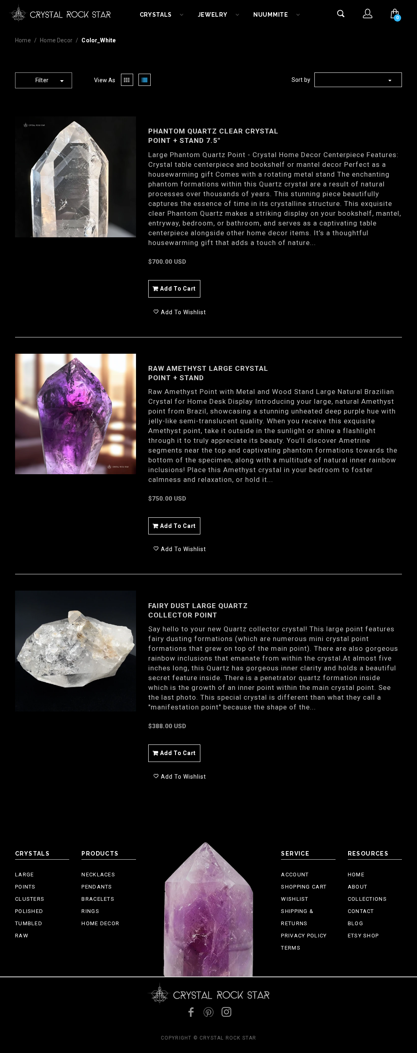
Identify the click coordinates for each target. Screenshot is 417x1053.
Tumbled (28, 923)
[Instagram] (226, 1012)
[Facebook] (190, 1012)
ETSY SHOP (363, 936)
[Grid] (127, 80)
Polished (29, 911)
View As (104, 80)
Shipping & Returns (297, 917)
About (358, 887)
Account (295, 874)
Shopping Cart (304, 887)
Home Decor (56, 40)
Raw (22, 936)
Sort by (301, 80)
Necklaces (98, 874)
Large (24, 874)
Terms (291, 948)
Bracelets (97, 899)
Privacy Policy (304, 936)
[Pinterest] (208, 1012)
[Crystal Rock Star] (60, 12)
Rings (90, 911)
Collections (367, 899)
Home (23, 40)
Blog (355, 923)
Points (25, 887)
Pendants (96, 887)
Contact (361, 911)
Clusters (29, 899)
